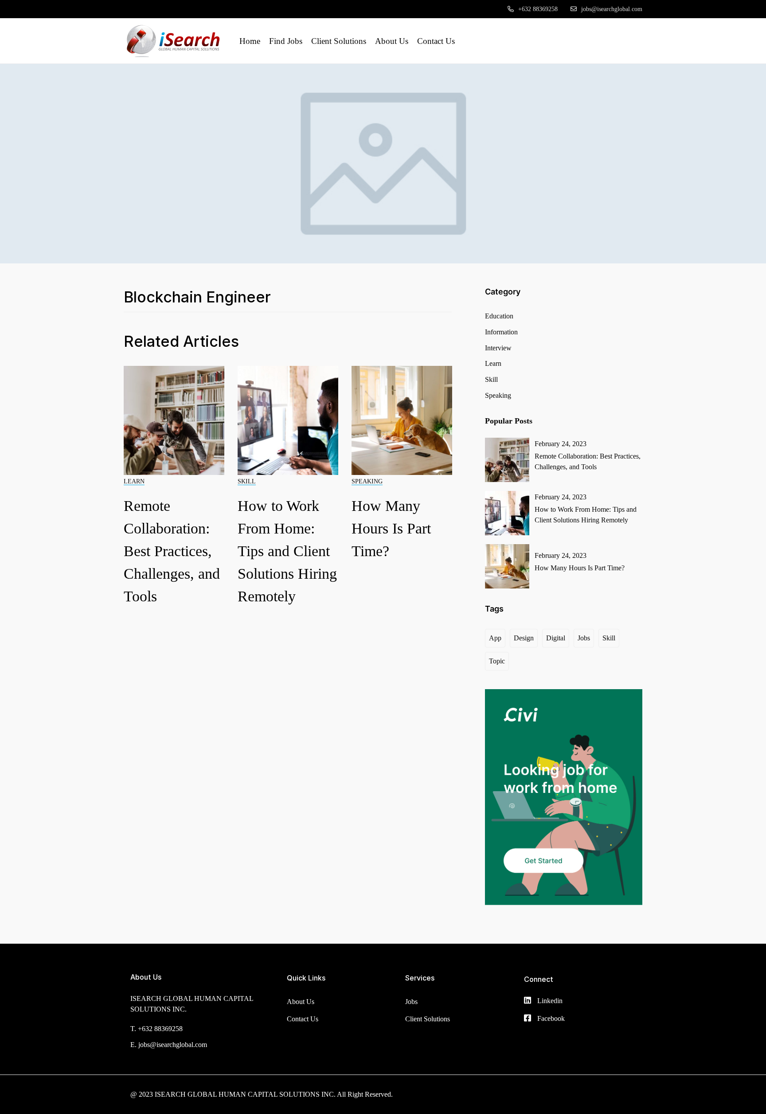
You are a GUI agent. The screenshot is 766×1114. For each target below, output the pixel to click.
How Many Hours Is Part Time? (391, 528)
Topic (497, 661)
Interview (498, 348)
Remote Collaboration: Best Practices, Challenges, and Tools (172, 551)
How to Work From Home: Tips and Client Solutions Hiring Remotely (287, 551)
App (495, 638)
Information (501, 332)
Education (499, 316)
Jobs (584, 638)
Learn (134, 481)
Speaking (367, 481)
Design (524, 638)
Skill (247, 481)
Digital (555, 638)
